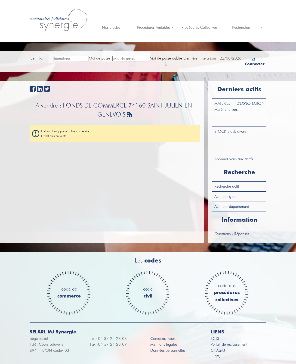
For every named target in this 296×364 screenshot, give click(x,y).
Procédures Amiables (153, 27)
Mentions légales (163, 344)
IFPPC (216, 356)
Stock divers (230, 131)
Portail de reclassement (229, 344)
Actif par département (231, 207)
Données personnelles (167, 350)
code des (227, 292)
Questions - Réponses (231, 234)
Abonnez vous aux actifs (233, 159)
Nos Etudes (111, 27)
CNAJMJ (218, 350)
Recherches (241, 27)
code (148, 293)
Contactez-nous (162, 339)
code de (69, 293)
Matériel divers (239, 106)
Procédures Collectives (199, 27)
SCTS (215, 339)
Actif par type (224, 197)
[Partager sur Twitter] (47, 90)
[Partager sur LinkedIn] (40, 90)
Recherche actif (226, 186)
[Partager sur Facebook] (33, 90)
